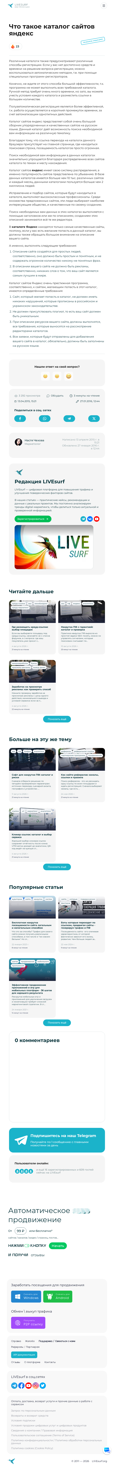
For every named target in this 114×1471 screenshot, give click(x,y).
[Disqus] (57, 1081)
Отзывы (15, 1362)
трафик (27, 751)
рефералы (66, 751)
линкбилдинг (40, 603)
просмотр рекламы (21, 667)
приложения (18, 966)
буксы (34, 663)
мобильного (43, 961)
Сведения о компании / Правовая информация (42, 1430)
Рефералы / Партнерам (25, 1347)
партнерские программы (73, 755)
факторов (65, 903)
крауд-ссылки (18, 603)
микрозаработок (20, 663)
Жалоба (29, 1341)
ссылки (15, 811)
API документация (24, 1354)
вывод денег (39, 667)
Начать (58, 1246)
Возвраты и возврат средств (29, 1415)
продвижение (95, 755)
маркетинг (32, 811)
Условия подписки (23, 1420)
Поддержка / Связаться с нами (57, 1341)
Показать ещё (57, 719)
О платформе (32, 1362)
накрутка (38, 899)
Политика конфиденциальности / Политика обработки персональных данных (56, 1442)
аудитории (17, 899)
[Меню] (104, 5)
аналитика (88, 603)
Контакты (50, 1362)
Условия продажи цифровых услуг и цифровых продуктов (48, 1425)
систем (48, 899)
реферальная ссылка (84, 751)
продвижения (27, 961)
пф (68, 603)
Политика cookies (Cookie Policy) (32, 1448)
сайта (28, 899)
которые (73, 899)
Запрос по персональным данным (33, 1410)
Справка (16, 1341)
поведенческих (87, 899)
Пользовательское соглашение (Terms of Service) (43, 1435)
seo (29, 603)
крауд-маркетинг (20, 607)
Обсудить (57, 395)
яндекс (76, 603)
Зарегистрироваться (30, 518)
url (23, 811)
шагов (15, 961)
